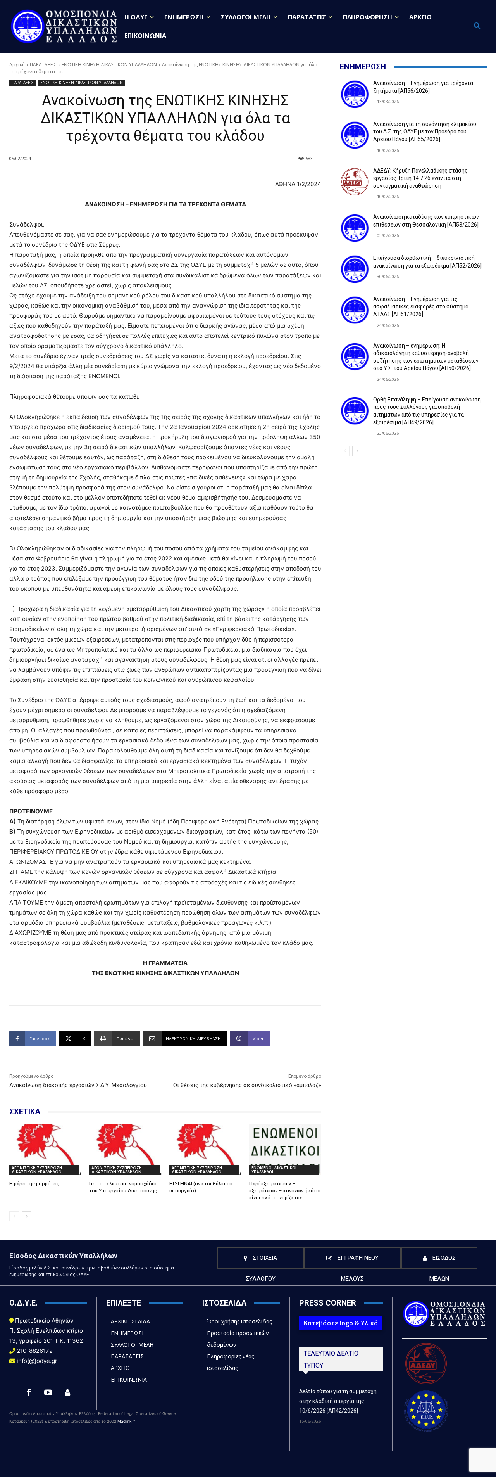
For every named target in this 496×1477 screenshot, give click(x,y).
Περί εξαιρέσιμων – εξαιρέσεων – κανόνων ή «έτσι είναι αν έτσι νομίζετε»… (285, 1190)
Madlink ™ (126, 1421)
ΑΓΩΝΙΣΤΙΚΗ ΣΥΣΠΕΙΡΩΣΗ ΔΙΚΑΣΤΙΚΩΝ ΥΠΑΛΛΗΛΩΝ (37, 1169)
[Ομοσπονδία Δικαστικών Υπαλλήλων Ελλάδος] (64, 26)
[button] (477, 26)
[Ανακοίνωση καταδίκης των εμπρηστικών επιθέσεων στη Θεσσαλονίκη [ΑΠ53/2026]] (354, 228)
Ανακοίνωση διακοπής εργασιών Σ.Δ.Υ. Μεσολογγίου (78, 1085)
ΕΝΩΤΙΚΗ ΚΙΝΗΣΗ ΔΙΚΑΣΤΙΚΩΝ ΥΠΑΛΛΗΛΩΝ (109, 64)
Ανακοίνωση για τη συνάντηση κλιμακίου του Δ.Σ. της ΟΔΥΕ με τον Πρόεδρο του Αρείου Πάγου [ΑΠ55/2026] (424, 131)
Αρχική (17, 64)
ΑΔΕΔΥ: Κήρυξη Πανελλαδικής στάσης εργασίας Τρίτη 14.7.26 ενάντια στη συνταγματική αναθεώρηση (420, 178)
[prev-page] (14, 1216)
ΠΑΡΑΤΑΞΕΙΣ (43, 64)
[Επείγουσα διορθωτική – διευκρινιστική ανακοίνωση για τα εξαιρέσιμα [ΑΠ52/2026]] (354, 269)
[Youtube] (48, 1393)
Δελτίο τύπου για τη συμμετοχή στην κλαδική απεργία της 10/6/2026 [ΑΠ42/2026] (338, 1401)
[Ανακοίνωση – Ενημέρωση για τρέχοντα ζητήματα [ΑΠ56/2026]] (354, 94)
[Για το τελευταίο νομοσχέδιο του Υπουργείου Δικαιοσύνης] (125, 1149)
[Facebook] (28, 1393)
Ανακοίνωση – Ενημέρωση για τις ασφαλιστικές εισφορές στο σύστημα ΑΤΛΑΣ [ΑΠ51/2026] (420, 306)
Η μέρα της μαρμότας (34, 1183)
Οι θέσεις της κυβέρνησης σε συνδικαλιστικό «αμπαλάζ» (247, 1085)
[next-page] (26, 1216)
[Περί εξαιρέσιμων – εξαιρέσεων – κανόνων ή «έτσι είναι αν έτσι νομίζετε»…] (285, 1149)
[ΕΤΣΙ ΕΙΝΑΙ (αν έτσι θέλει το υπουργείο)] (205, 1149)
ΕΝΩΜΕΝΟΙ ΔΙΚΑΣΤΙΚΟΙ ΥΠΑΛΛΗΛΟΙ (273, 1169)
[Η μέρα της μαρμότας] (45, 1149)
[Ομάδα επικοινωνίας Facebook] (67, 1393)
